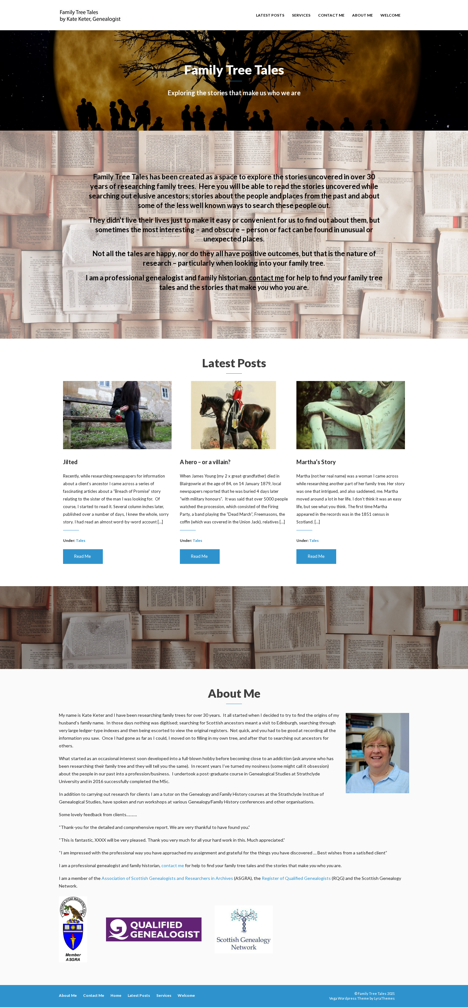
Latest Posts (270, 15)
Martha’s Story (316, 461)
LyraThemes (384, 998)
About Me (362, 15)
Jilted (70, 461)
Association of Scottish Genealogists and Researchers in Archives (167, 878)
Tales (80, 540)
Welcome (390, 15)
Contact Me (331, 15)
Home (115, 995)
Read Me (82, 556)
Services (301, 15)
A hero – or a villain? (205, 461)
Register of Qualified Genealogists (296, 878)
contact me (266, 277)
